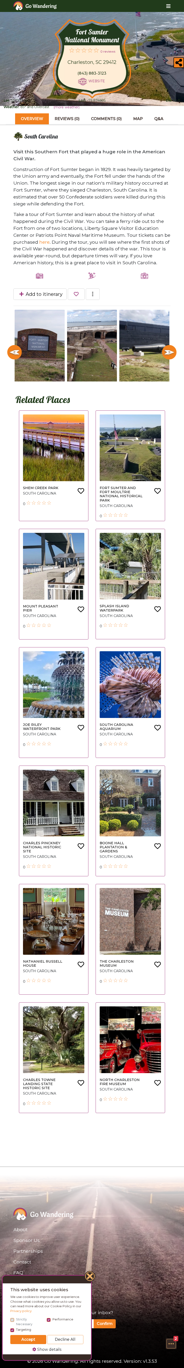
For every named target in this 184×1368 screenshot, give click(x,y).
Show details (48, 1349)
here (44, 242)
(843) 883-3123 (91, 73)
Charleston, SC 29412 (92, 62)
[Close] (90, 1277)
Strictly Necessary (24, 1321)
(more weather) (66, 107)
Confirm (105, 1323)
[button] (171, 1343)
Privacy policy (21, 1311)
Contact (22, 1262)
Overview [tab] (32, 118)
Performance (62, 1319)
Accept (28, 1339)
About (20, 1229)
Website (96, 81)
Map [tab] (138, 118)
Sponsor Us (26, 1240)
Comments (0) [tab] (106, 118)
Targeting (23, 1329)
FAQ (18, 1272)
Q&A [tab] (158, 118)
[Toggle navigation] (165, 6)
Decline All (65, 1339)
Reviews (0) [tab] (67, 118)
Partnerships (28, 1251)
